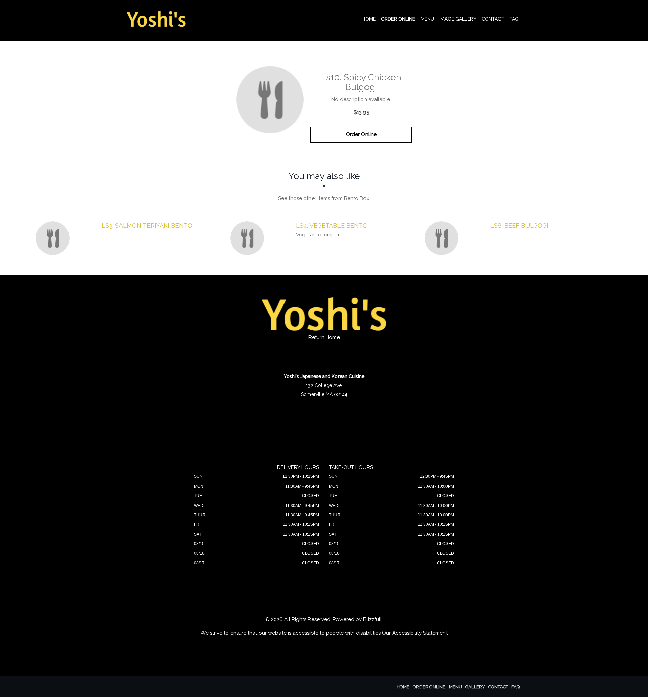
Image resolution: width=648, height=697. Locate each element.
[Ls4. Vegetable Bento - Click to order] (248, 238)
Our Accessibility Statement (415, 633)
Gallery (475, 686)
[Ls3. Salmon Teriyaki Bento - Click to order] (54, 238)
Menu (427, 19)
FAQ (514, 19)
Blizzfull (372, 619)
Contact (493, 19)
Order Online (398, 19)
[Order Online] (270, 99)
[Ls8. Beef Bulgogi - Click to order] (443, 238)
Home (369, 19)
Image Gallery (457, 19)
